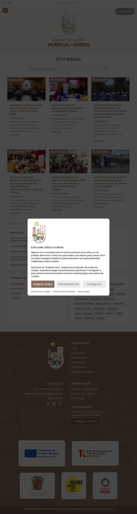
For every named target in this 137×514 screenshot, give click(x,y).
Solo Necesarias (68, 284)
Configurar (94, 284)
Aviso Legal (83, 291)
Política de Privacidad (64, 291)
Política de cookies (40, 291)
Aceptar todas (42, 284)
